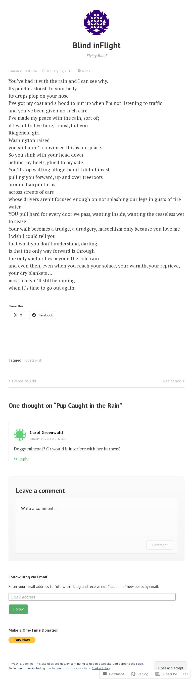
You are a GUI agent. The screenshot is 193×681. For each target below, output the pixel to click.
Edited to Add (24, 381)
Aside (86, 71)
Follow (18, 609)
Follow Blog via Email (28, 576)
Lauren (14, 71)
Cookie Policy (101, 668)
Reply (23, 458)
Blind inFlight (97, 45)
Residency (172, 381)
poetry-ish (33, 360)
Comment (160, 545)
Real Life (30, 71)
